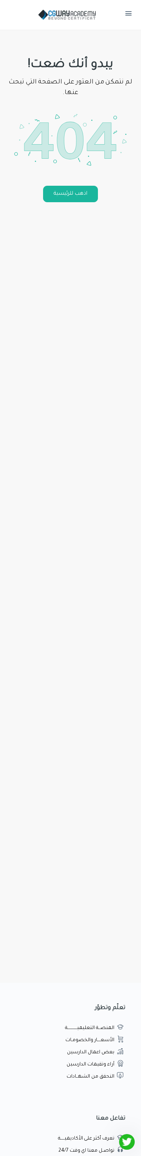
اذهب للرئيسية (70, 194)
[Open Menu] (128, 15)
